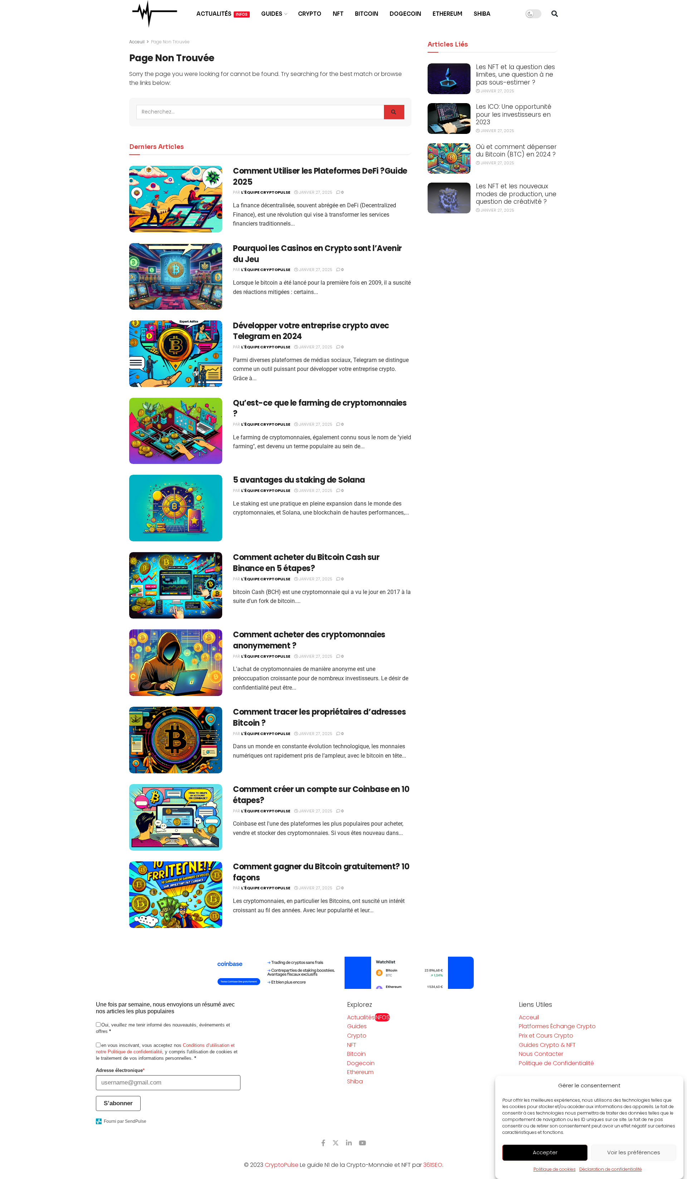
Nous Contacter (541, 1054)
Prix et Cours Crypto (546, 1035)
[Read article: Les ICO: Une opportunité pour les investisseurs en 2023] (449, 118)
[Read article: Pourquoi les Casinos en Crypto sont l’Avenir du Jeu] (175, 276)
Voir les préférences (633, 1152)
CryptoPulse (281, 1165)
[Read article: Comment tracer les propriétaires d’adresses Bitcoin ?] (175, 740)
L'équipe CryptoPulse (265, 192)
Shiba (482, 13)
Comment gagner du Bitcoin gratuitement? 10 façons (321, 872)
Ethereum (447, 13)
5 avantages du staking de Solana (299, 479)
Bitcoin (366, 13)
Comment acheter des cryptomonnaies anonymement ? (309, 640)
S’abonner (118, 1103)
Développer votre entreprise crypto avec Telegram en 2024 (311, 331)
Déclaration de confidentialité (610, 1169)
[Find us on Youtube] (362, 1143)
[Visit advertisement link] (343, 973)
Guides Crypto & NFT (547, 1045)
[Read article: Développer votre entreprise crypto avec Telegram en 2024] (175, 353)
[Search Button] (554, 14)
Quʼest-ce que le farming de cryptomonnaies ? (320, 408)
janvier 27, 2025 (315, 192)
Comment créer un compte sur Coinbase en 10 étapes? (321, 795)
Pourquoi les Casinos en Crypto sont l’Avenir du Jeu (317, 254)
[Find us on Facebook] (323, 1143)
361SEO (432, 1165)
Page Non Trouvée (170, 42)
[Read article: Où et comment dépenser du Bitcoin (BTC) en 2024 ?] (449, 158)
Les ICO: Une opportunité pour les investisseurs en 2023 (513, 114)
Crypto (309, 13)
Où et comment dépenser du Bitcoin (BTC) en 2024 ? (516, 150)
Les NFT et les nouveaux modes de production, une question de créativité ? (516, 194)
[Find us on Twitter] (335, 1143)
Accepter (545, 1152)
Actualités (222, 13)
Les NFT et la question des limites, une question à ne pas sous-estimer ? (515, 75)
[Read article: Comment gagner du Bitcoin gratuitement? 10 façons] (175, 894)
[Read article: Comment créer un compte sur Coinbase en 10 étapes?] (175, 817)
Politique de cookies (554, 1169)
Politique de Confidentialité (556, 1063)
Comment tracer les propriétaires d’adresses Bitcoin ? (319, 717)
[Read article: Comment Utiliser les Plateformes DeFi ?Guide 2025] (175, 199)
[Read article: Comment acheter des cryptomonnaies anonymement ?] (175, 662)
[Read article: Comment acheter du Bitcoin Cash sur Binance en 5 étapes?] (175, 585)
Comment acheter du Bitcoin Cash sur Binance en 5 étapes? (306, 563)
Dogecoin (405, 13)
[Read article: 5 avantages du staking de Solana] (175, 508)
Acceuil (137, 42)
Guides (271, 13)
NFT (338, 13)
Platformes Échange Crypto (557, 1026)
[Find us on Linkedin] (349, 1143)
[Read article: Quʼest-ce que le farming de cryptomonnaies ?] (175, 431)
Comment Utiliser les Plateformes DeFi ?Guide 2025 (320, 176)
